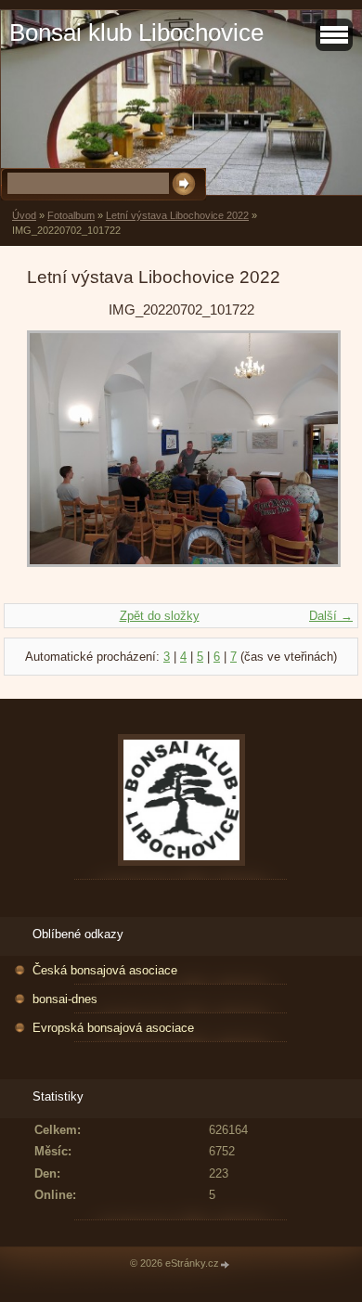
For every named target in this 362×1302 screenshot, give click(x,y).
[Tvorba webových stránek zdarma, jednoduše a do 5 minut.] (225, 1264)
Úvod (24, 215)
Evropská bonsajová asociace (113, 1028)
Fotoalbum (71, 215)
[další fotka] (305, 457)
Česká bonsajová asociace (104, 970)
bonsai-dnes (64, 999)
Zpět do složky (160, 616)
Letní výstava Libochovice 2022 (177, 215)
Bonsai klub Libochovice (136, 32)
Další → (331, 616)
